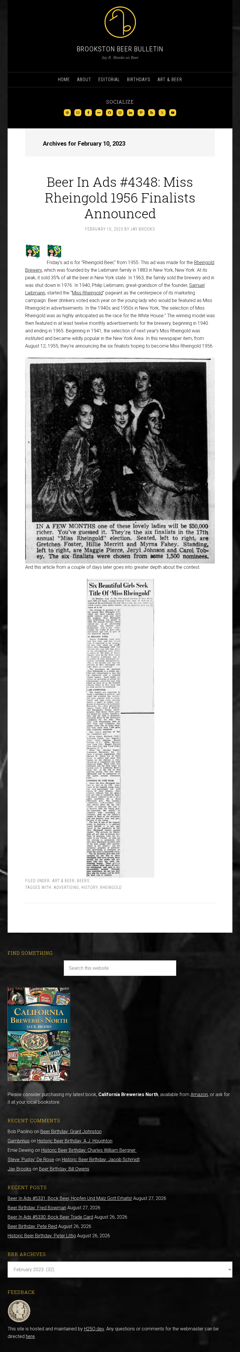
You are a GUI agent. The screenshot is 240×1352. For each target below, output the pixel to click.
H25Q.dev (94, 1329)
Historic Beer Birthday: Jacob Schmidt (101, 1159)
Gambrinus (19, 1141)
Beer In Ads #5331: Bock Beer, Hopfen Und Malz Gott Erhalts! (70, 1198)
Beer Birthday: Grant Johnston (71, 1131)
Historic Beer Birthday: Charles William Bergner (89, 1150)
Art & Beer (63, 880)
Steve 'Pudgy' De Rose (31, 1159)
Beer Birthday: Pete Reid (32, 1226)
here (30, 1336)
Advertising (66, 887)
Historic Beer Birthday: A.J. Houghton (74, 1141)
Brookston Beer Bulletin (120, 49)
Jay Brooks (19, 1169)
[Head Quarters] (19, 1321)
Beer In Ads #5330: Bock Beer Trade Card (50, 1217)
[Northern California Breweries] (39, 1079)
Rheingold (111, 887)
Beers (83, 880)
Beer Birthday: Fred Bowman (37, 1207)
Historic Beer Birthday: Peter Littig (42, 1235)
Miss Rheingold (87, 293)
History (89, 887)
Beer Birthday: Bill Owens (64, 1169)
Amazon (199, 1094)
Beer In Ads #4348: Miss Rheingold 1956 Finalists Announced (120, 197)
